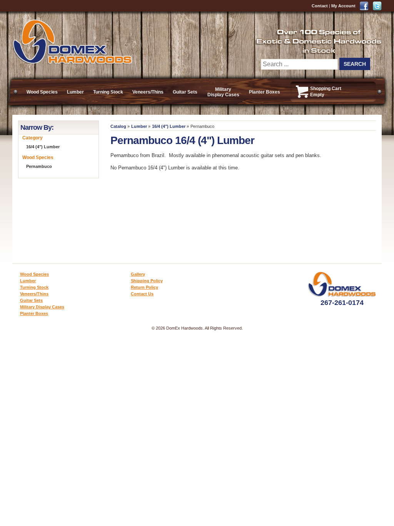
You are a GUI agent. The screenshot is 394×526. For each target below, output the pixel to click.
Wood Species (42, 92)
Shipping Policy (147, 280)
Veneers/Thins (148, 92)
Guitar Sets (185, 92)
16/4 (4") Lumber (168, 126)
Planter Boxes (264, 92)
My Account (343, 5)
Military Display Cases (223, 92)
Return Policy (144, 287)
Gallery (138, 274)
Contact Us (142, 293)
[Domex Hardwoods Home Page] (72, 62)
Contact (320, 5)
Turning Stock (108, 92)
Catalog (118, 126)
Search (355, 64)
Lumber (75, 92)
